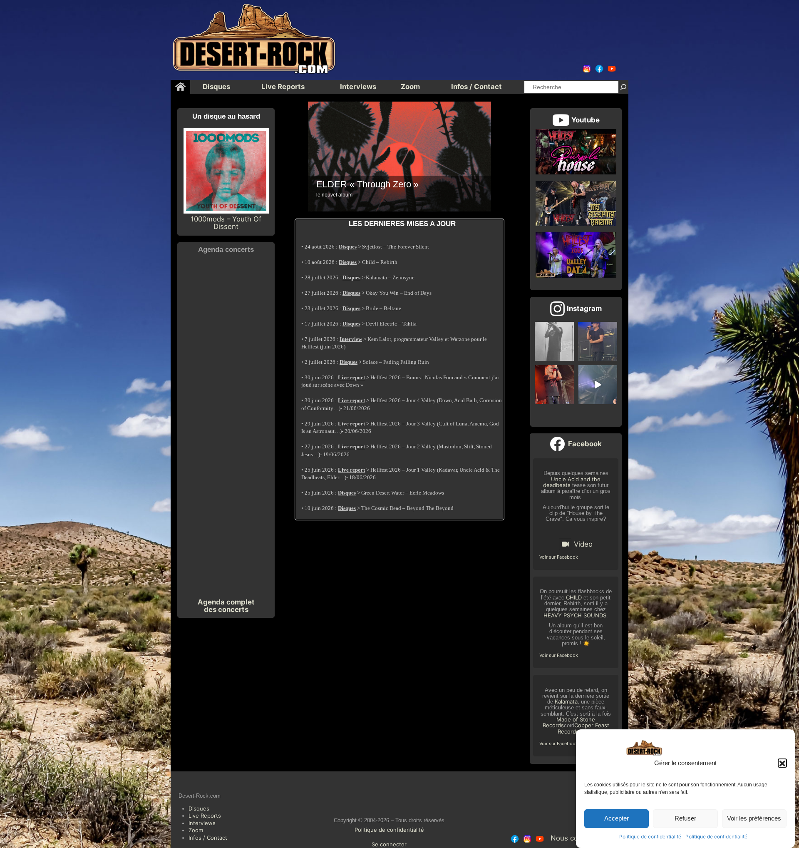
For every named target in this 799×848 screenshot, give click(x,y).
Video (583, 544)
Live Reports (205, 815)
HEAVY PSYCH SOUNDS (574, 615)
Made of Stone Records (569, 722)
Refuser (685, 818)
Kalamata (566, 701)
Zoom (196, 830)
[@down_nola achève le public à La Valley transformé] (554, 341)
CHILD (574, 597)
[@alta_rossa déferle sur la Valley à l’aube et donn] (597, 384)
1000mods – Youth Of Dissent (226, 223)
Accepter (616, 818)
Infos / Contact (208, 837)
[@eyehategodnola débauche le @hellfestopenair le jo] (554, 384)
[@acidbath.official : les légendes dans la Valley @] (597, 341)
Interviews (202, 823)
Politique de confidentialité (650, 837)
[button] (782, 763)
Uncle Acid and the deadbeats (571, 482)
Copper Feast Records (583, 728)
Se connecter (389, 844)
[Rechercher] (623, 87)
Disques (199, 808)
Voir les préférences (754, 818)
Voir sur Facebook (558, 557)
